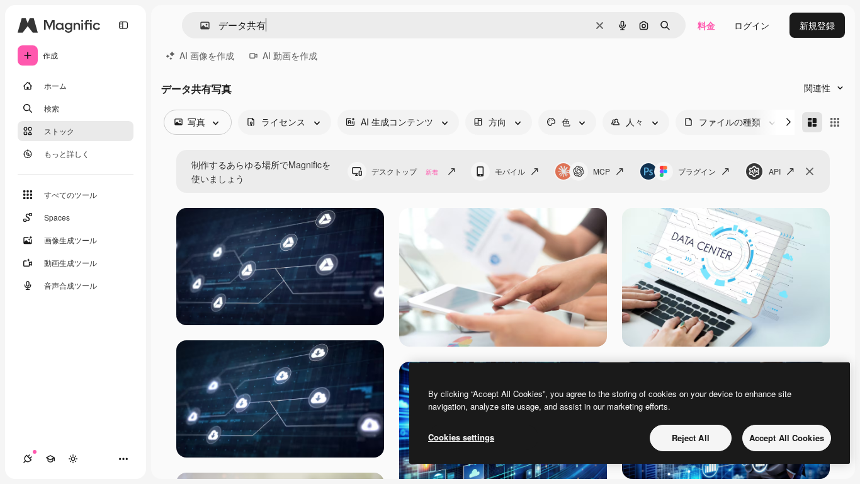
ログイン (751, 25)
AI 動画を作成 (290, 55)
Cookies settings (461, 437)
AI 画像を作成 (206, 55)
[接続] (28, 459)
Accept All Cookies (786, 438)
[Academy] (50, 459)
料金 (706, 25)
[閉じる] (810, 171)
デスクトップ (404, 171)
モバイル (510, 171)
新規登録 (817, 25)
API (775, 171)
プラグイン (697, 171)
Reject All (691, 438)
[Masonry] (812, 122)
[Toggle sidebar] (123, 25)
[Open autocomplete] (200, 25)
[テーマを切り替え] (73, 459)
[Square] (835, 122)
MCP (601, 171)
